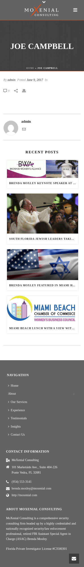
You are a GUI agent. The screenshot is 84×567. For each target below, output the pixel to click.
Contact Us (18, 434)
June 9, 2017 (35, 80)
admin (11, 80)
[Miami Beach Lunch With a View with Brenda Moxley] (42, 309)
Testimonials (19, 418)
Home (30, 68)
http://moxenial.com (24, 495)
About (12, 393)
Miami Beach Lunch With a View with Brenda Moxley (43, 328)
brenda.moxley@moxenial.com (31, 488)
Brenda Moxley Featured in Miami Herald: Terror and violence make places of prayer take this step (43, 285)
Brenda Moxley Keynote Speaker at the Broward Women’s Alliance (43, 183)
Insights (16, 426)
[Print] (26, 91)
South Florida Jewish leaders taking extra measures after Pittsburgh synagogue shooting (43, 238)
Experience (18, 410)
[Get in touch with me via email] (24, 130)
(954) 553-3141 (22, 481)
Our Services (19, 402)
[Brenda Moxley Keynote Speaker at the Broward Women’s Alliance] (42, 169)
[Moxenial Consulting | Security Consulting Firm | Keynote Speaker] (42, 10)
